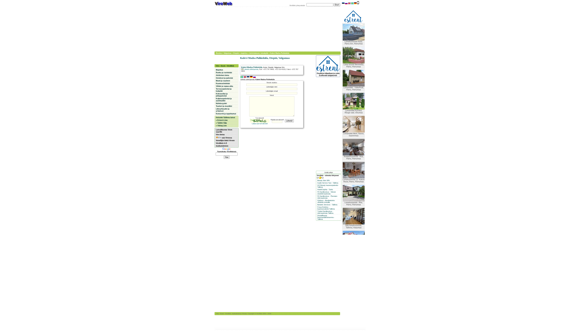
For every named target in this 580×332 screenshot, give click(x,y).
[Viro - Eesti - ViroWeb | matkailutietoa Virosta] (223, 6)
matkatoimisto (222, 146)
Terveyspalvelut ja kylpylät (224, 90)
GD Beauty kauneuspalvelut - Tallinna (328, 186)
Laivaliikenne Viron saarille (224, 131)
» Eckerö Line (222, 120)
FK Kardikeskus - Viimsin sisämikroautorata (326, 193)
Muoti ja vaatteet (223, 81)
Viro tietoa (220, 135)
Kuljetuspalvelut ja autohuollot (224, 100)
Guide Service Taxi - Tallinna (327, 183)
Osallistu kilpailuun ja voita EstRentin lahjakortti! (328, 74)
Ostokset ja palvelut (224, 78)
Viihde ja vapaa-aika (224, 86)
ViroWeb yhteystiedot (297, 5)
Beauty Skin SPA (323, 180)
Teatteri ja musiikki (224, 106)
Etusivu (219, 53)
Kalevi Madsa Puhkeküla (279, 53)
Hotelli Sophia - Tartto (325, 189)
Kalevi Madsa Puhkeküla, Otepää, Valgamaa (265, 58)
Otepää (236, 53)
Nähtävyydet (221, 103)
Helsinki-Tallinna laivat (225, 117)
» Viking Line (221, 126)
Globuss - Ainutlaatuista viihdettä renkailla (326, 201)
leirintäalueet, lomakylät (258, 53)
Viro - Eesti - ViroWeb (225, 66)
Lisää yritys (328, 172)
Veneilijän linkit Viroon (225, 140)
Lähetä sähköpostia (250, 69)
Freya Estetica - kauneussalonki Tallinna (326, 208)
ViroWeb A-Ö (221, 143)
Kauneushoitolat (223, 83)
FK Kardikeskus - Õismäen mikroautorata (327, 197)
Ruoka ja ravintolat (224, 73)
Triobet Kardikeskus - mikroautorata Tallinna (325, 212)
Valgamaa (227, 53)
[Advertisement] (275, 29)
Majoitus (219, 70)
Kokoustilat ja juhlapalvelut (222, 95)
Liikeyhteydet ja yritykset (222, 110)
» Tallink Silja (221, 123)
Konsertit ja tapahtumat (226, 114)
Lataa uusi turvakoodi (259, 123)
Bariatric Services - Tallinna (327, 205)
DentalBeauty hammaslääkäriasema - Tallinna (326, 217)
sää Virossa (226, 138)
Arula (265, 67)
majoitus (244, 53)
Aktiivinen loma (222, 75)
